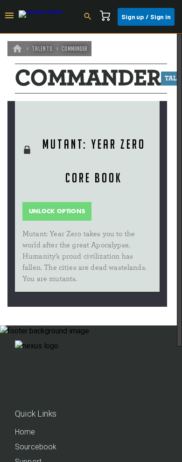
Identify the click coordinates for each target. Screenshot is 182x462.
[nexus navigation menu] (9, 17)
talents (42, 48)
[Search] (90, 17)
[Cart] (108, 17)
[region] (91, 248)
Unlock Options (57, 211)
